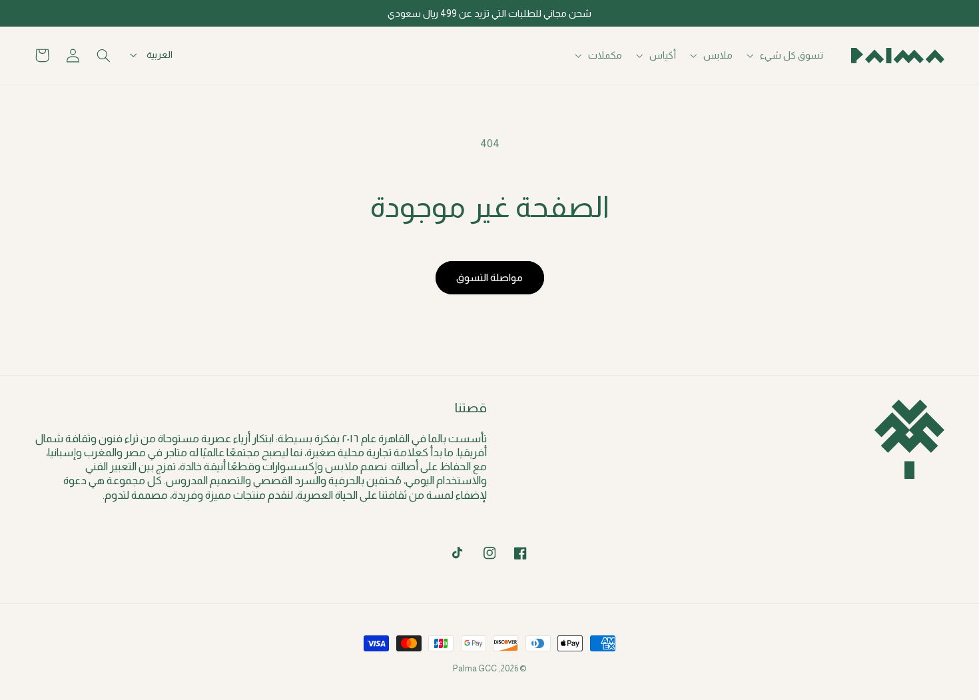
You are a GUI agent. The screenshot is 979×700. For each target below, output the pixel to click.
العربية (159, 54)
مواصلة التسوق (489, 277)
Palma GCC (475, 668)
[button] (786, 55)
